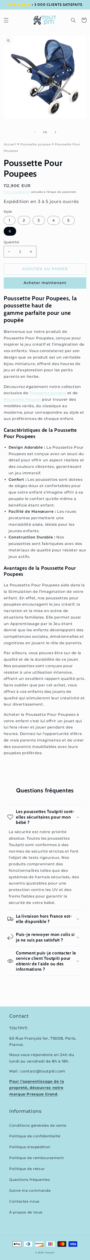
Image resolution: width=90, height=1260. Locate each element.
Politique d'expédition (30, 1147)
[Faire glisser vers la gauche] (35, 132)
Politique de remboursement (36, 1158)
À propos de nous (25, 1212)
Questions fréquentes (29, 1180)
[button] (6, 20)
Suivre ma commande (30, 1190)
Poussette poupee (35, 144)
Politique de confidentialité (34, 1136)
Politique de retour (27, 1169)
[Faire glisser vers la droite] (55, 132)
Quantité (11, 242)
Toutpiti (50, 1252)
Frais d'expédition (17, 192)
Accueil (10, 144)
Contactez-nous (24, 1201)
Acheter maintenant (45, 283)
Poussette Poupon (22, 399)
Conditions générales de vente (37, 1125)
